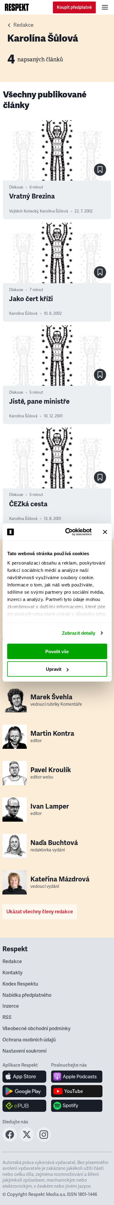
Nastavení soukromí (24, 1051)
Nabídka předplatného (26, 995)
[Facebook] (9, 1140)
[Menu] (105, 7)
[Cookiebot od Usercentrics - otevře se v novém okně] (68, 532)
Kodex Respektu (20, 984)
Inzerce (10, 1006)
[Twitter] (26, 1140)
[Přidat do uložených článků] (100, 170)
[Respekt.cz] (17, 7)
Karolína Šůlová (54, 211)
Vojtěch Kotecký (23, 211)
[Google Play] (24, 1091)
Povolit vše (57, 651)
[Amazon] (24, 1106)
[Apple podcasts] (76, 1077)
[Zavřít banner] (105, 532)
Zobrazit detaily (78, 633)
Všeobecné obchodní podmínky (36, 1029)
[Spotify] (76, 1106)
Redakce (23, 25)
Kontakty (12, 973)
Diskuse (16, 187)
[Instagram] (43, 1140)
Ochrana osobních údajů (29, 1040)
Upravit (53, 669)
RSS (7, 1017)
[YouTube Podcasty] (76, 1091)
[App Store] (24, 1077)
